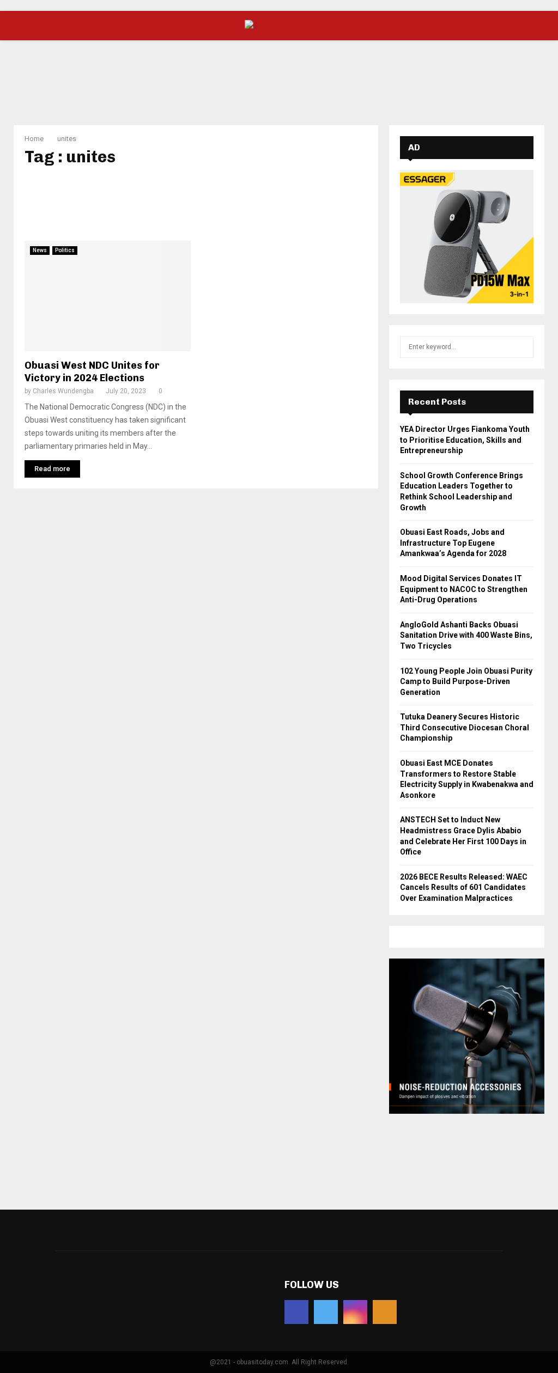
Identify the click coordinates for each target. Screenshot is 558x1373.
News (40, 250)
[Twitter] (326, 1312)
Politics (65, 250)
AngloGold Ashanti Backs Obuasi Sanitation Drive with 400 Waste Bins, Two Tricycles (466, 635)
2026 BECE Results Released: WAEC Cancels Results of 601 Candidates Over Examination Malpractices (463, 887)
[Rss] (385, 1312)
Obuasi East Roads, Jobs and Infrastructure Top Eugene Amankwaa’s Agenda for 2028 (453, 543)
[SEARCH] (522, 347)
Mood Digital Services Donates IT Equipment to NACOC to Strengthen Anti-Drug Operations (463, 589)
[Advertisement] (279, 75)
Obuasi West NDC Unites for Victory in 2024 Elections (92, 371)
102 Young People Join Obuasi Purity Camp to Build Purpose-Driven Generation (466, 682)
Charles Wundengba (63, 391)
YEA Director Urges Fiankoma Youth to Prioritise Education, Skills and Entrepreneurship (465, 440)
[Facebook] (296, 1312)
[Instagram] (355, 1312)
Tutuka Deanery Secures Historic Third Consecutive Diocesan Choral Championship (464, 727)
